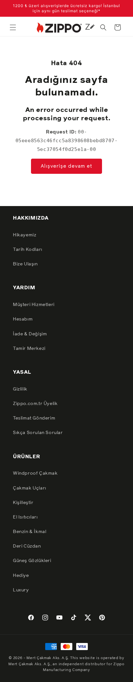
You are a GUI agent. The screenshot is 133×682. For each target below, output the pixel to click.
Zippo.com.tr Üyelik (35, 403)
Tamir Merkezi (29, 348)
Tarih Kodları (27, 249)
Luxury (21, 590)
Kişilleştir (23, 502)
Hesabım (23, 319)
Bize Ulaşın (25, 264)
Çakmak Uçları (29, 488)
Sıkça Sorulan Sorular (38, 432)
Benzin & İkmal (29, 531)
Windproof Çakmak (35, 473)
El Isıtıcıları (25, 517)
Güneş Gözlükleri (32, 560)
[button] (13, 27)
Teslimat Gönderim (34, 418)
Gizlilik (20, 389)
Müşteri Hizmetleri (34, 304)
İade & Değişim (30, 334)
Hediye (21, 575)
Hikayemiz (24, 235)
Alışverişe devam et (66, 166)
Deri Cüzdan (27, 546)
